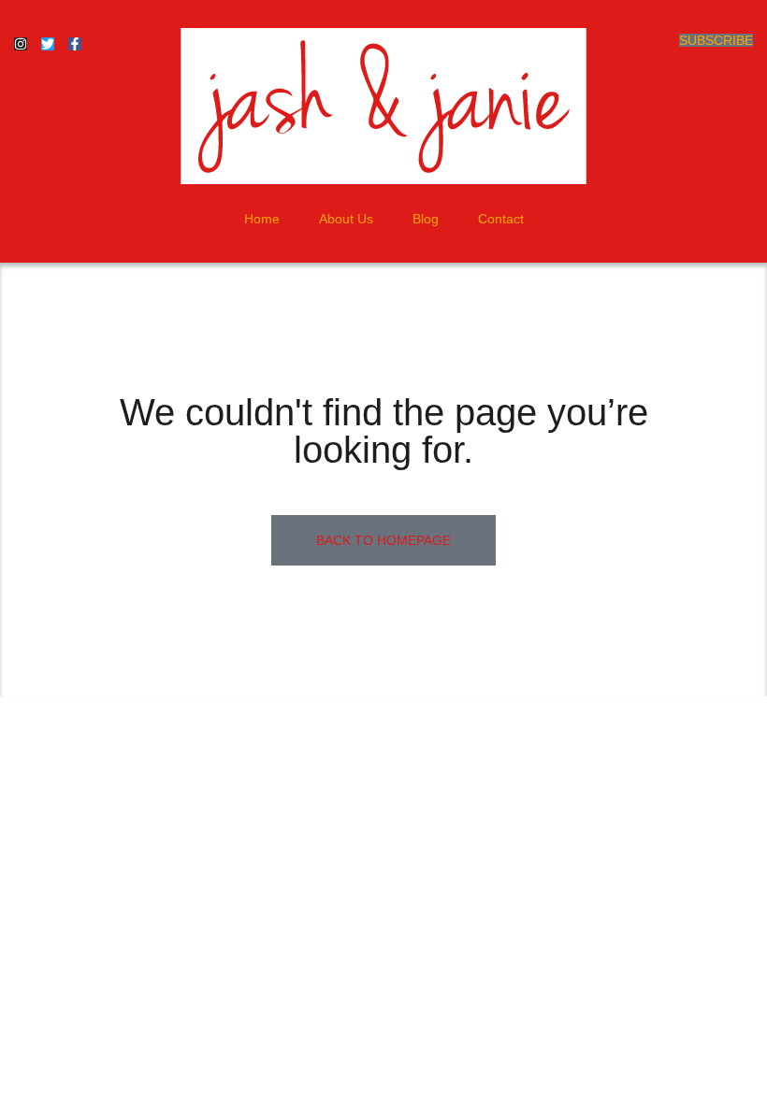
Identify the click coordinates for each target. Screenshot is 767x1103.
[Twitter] (47, 43)
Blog (425, 218)
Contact (501, 218)
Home (262, 218)
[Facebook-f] (74, 43)
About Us (346, 218)
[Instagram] (20, 43)
